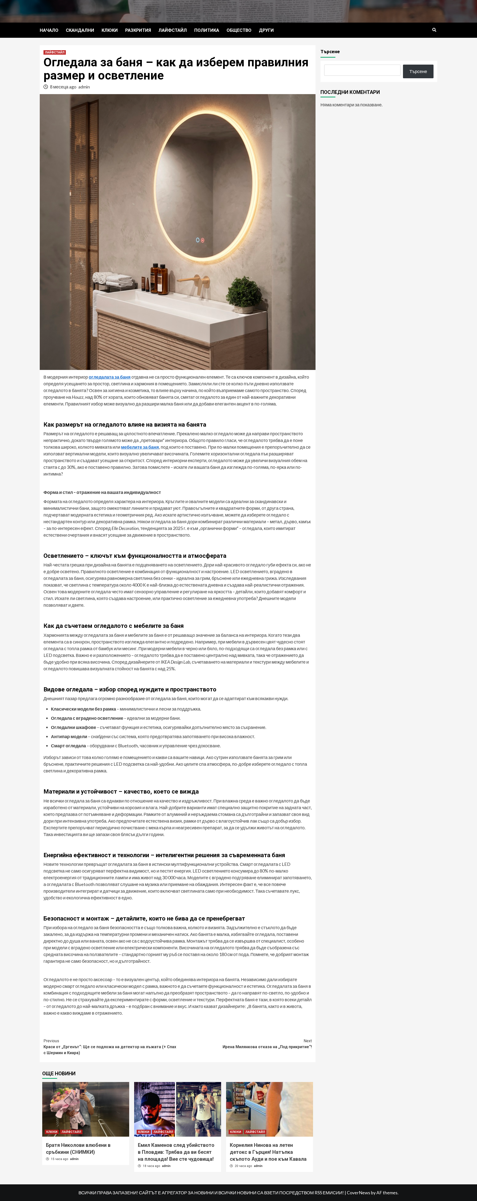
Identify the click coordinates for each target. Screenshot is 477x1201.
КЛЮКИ (110, 30)
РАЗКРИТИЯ (138, 30)
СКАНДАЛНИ (80, 30)
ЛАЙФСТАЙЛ (173, 30)
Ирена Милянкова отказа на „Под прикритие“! (267, 1044)
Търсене (330, 51)
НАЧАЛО (49, 30)
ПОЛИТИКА (206, 30)
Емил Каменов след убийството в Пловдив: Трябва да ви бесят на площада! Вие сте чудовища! (176, 1152)
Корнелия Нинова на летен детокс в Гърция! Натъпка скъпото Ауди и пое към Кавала (268, 1152)
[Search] (434, 30)
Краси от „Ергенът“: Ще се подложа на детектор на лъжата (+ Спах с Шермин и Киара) (109, 1047)
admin (84, 86)
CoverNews (358, 1192)
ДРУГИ (266, 30)
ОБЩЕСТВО (239, 30)
